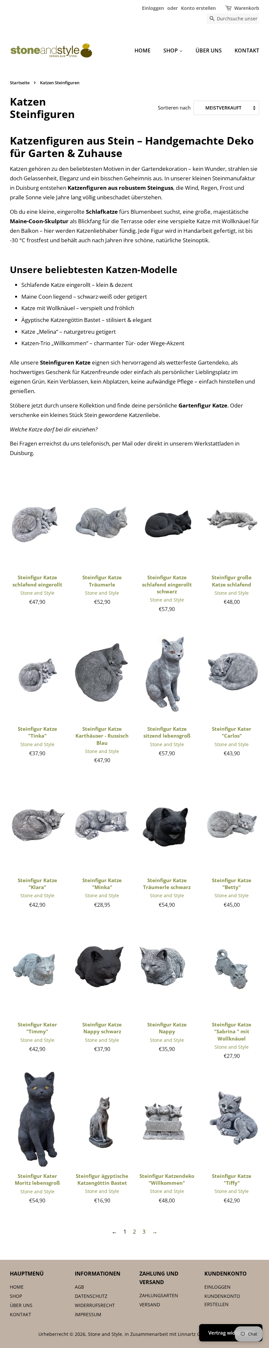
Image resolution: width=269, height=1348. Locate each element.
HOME (142, 50)
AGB (79, 1287)
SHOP (171, 50)
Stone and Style (105, 1334)
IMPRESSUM (88, 1314)
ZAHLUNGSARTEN (158, 1295)
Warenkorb (246, 8)
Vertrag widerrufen (230, 1332)
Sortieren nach (174, 107)
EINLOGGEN (217, 1287)
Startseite (20, 83)
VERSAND (149, 1304)
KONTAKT (247, 50)
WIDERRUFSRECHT (95, 1305)
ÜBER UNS (209, 50)
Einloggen (153, 8)
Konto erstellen (198, 8)
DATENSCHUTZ (91, 1296)
